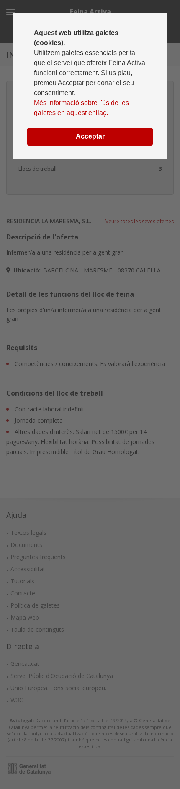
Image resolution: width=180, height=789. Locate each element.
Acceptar (90, 136)
